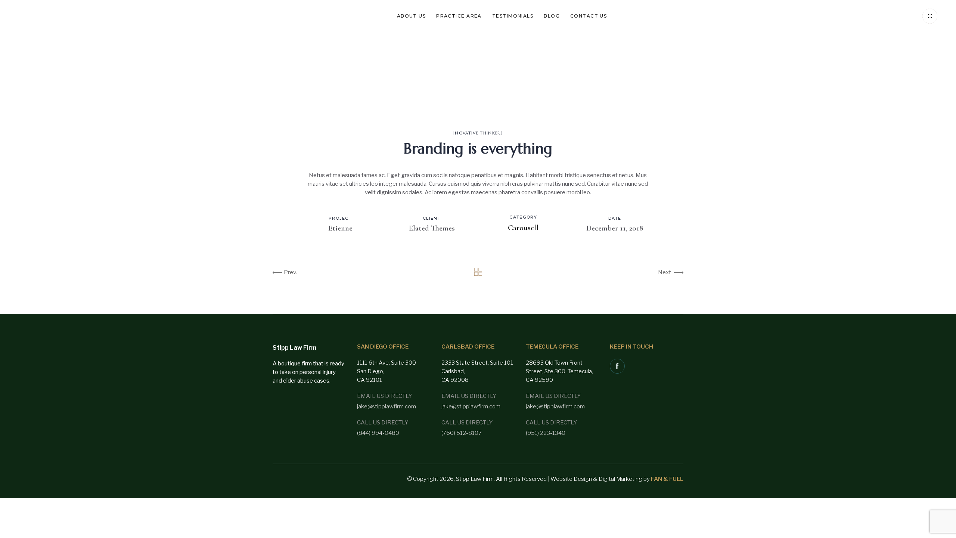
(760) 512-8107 (461, 433)
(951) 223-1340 (545, 433)
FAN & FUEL (667, 479)
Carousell (523, 227)
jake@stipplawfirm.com (386, 406)
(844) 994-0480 (378, 433)
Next (664, 272)
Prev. (290, 272)
